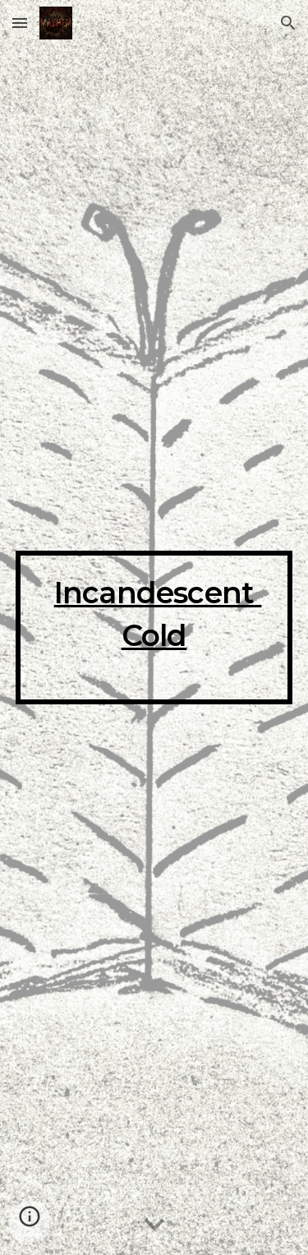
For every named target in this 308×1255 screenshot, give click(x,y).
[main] (154, 627)
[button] (19, 22)
